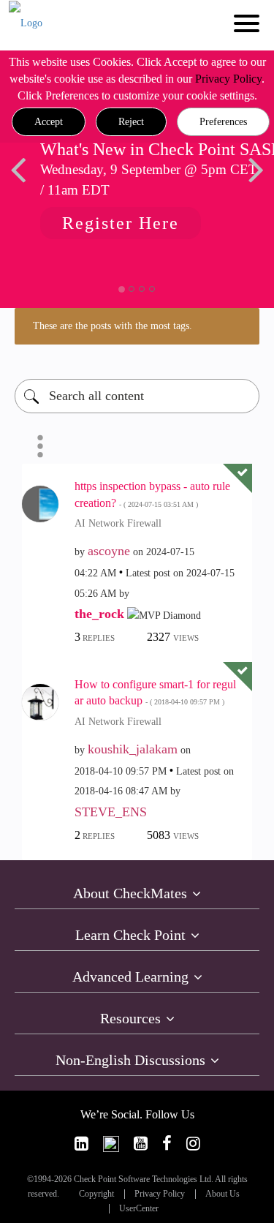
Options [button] (40, 446)
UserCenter (139, 1208)
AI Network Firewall (118, 523)
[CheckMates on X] (111, 1143)
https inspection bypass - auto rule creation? (152, 494)
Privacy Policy (228, 78)
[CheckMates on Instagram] (193, 1143)
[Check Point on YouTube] (140, 1143)
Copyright (96, 1194)
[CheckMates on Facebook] (167, 1143)
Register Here (120, 223)
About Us (222, 1194)
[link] (81, 1143)
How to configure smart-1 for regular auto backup (155, 692)
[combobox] (137, 396)
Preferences (223, 121)
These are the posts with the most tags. (112, 325)
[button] (48, 122)
